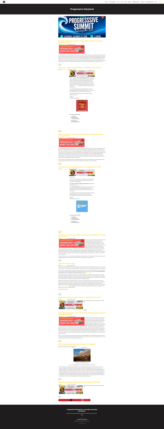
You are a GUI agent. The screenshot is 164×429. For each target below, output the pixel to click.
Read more (60, 63)
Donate (129, 1)
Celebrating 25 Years (136, 1)
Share (60, 64)
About (106, 1)
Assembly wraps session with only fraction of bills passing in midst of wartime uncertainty (82, 313)
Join (118, 1)
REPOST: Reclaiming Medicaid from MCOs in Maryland (76, 344)
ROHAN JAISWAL (69, 347)
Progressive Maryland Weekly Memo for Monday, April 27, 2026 (79, 67)
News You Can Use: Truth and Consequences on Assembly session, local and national (80, 135)
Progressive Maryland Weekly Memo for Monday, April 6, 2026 (79, 382)
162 (84, 400)
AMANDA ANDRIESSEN (78, 347)
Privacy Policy (86, 413)
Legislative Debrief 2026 (66, 263)
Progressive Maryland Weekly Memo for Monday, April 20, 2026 (79, 167)
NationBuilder (84, 423)
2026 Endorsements (149, 1)
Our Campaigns (112, 1)
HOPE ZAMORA (63, 347)
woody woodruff (64, 44)
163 (87, 400)
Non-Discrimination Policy (76, 413)
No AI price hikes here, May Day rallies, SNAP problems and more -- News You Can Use (81, 41)
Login (160, 1)
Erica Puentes (64, 265)
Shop (122, 1)
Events (125, 1)
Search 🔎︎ (143, 1)
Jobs (155, 1)
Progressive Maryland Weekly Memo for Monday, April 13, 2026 (79, 297)
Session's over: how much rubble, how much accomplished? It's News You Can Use (82, 235)
